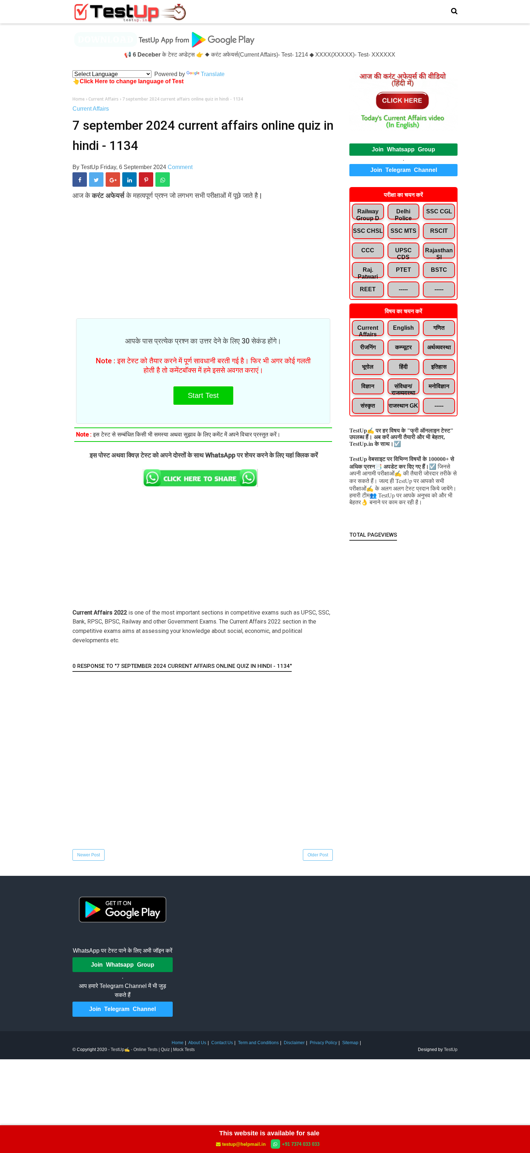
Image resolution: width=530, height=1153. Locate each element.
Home (178, 1042)
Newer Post (88, 854)
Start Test (203, 395)
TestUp (451, 1049)
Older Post (318, 854)
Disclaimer (294, 1042)
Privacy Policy (323, 1042)
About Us (197, 1042)
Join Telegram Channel (403, 170)
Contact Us (222, 1042)
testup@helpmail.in (244, 1144)
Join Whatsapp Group (403, 149)
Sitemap (350, 1042)
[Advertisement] (203, 254)
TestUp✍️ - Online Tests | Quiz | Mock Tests (153, 1049)
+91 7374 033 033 (300, 1144)
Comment (180, 167)
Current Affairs (90, 109)
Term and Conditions (258, 1042)
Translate (213, 74)
